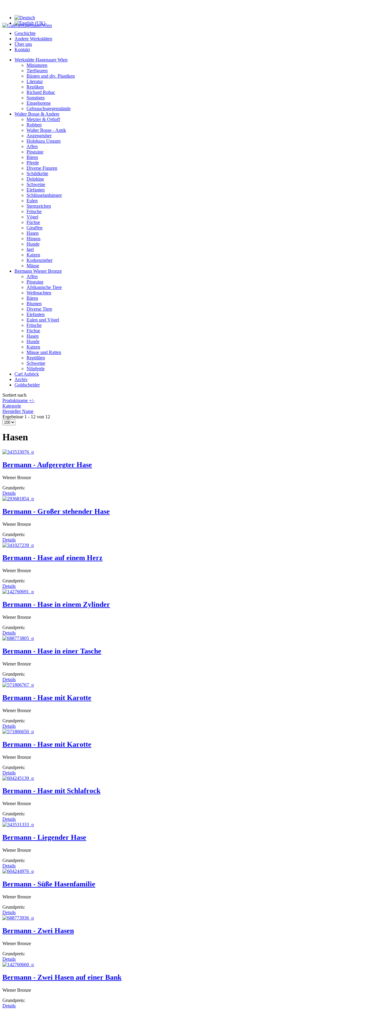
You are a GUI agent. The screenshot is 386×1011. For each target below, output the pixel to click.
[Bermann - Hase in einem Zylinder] (18, 591)
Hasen (33, 233)
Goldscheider (27, 384)
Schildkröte (37, 173)
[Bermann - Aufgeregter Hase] (18, 451)
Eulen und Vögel (43, 319)
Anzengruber (39, 135)
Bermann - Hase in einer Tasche (51, 651)
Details (9, 493)
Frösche (34, 211)
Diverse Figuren (42, 168)
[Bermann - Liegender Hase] (18, 824)
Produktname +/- (18, 400)
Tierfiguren (37, 70)
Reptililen (36, 357)
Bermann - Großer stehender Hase (56, 511)
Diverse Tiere (39, 309)
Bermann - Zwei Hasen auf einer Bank (62, 977)
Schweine (36, 184)
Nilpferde (36, 368)
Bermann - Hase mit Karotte (46, 698)
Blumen (34, 303)
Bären (32, 157)
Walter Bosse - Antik (46, 130)
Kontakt (22, 49)
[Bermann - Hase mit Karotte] (18, 684)
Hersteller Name (17, 411)
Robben (34, 124)
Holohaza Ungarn (44, 141)
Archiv (21, 379)
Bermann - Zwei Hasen (38, 931)
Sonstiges (36, 97)
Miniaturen (37, 65)
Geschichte (25, 33)
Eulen (32, 200)
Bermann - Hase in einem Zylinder (56, 604)
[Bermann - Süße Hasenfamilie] (18, 871)
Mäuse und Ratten (44, 352)
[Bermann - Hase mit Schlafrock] (18, 778)
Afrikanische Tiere (44, 287)
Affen (32, 146)
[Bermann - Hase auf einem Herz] (18, 545)
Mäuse (33, 265)
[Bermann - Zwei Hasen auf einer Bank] (18, 964)
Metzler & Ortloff (43, 119)
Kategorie (11, 405)
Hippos (33, 238)
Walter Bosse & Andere (36, 113)
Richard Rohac (41, 92)
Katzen (33, 254)
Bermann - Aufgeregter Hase (47, 465)
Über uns (23, 44)
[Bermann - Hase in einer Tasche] (18, 638)
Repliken (35, 86)
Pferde (33, 162)
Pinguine (35, 151)
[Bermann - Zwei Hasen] (18, 917)
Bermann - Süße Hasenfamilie (48, 884)
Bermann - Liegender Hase (44, 837)
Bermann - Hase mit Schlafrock (51, 791)
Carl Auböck (26, 374)
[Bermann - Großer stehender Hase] (18, 498)
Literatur (35, 81)
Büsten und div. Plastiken (51, 76)
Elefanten (36, 189)
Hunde (33, 244)
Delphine (35, 178)
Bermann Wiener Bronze (38, 271)
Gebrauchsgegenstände (49, 108)
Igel (30, 249)
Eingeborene (39, 103)
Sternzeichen (39, 206)
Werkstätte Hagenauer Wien (41, 59)
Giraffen (35, 227)
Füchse (33, 222)
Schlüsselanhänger (44, 195)
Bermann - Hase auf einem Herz (52, 558)
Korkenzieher (39, 260)
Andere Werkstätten (33, 38)
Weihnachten (39, 292)
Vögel (32, 216)
